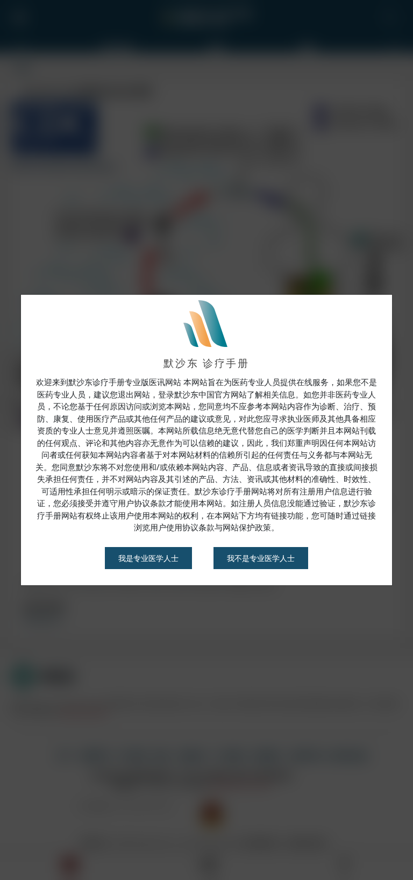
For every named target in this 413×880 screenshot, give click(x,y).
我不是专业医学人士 (261, 558)
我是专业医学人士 (148, 558)
